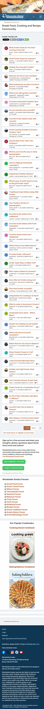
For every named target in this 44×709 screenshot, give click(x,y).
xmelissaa (12, 291)
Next (34, 428)
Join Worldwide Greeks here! (13, 456)
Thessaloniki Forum (15, 491)
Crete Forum (12, 499)
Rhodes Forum (13, 507)
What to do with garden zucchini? (23, 93)
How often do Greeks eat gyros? (22, 280)
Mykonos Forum (14, 497)
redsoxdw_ (12, 420)
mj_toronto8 (13, 134)
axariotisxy (12, 248)
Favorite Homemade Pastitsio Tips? (23, 102)
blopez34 (12, 185)
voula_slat (12, 317)
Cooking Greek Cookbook (22, 528)
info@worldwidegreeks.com (29, 644)
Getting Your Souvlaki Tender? (21, 67)
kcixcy (11, 52)
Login (4, 632)
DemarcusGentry (22, 248)
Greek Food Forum (15, 484)
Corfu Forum (12, 502)
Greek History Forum (16, 512)
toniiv (11, 69)
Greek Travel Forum (15, 486)
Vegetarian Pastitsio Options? (21, 174)
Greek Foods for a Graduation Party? (24, 387)
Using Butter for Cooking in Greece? (24, 296)
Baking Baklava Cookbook (22, 567)
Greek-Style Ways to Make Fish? (22, 263)
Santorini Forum (14, 494)
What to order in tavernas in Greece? (24, 304)
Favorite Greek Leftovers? (20, 254)
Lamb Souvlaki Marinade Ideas (22, 361)
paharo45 (12, 86)
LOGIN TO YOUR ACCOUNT (13, 468)
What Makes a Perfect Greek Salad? (24, 418)
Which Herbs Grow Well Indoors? (22, 246)
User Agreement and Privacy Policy (12, 473)
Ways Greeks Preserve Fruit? (21, 352)
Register (5, 635)
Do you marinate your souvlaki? (22, 110)
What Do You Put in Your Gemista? (23, 76)
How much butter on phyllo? (20, 288)
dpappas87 (12, 95)
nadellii (11, 112)
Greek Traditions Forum (17, 510)
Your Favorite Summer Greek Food (23, 380)
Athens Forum (13, 489)
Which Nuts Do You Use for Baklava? (24, 344)
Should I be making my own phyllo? (23, 324)
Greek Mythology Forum (17, 515)
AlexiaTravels (13, 298)
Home (4, 629)
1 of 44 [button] (27, 428)
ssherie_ (11, 61)
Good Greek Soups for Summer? (22, 59)
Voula (18, 291)
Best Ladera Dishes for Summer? (22, 271)
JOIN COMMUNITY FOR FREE (14, 462)
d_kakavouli (12, 123)
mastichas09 (13, 104)
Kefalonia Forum (14, 504)
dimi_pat (12, 156)
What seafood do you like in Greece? (24, 84)
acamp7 (11, 219)
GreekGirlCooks (14, 78)
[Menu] (40, 16)
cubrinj (11, 176)
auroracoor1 (13, 282)
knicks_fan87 (13, 208)
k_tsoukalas (19, 61)
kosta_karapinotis (14, 167)
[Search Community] (34, 17)
